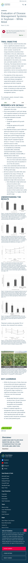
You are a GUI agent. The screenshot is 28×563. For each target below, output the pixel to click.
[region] (14, 545)
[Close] (25, 530)
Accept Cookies (8, 548)
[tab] (5, 102)
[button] (3, 455)
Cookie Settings (8, 553)
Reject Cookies (8, 557)
